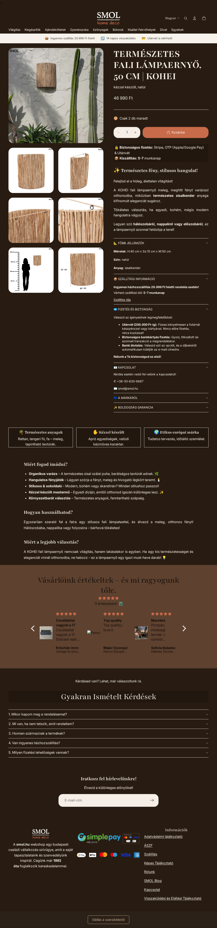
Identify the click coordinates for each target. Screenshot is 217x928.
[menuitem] (177, 29)
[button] (34, 628)
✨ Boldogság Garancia (133, 407)
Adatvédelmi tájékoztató (163, 836)
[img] (108, 598)
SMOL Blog (153, 881)
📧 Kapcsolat (125, 367)
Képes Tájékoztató (158, 863)
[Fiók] (194, 18)
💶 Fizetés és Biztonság (133, 309)
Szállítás (150, 854)
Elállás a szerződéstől (108, 919)
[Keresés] (185, 18)
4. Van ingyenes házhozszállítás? (34, 743)
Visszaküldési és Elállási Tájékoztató (173, 898)
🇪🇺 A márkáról (126, 398)
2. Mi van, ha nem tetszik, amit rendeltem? (41, 724)
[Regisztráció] (152, 800)
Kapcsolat (152, 889)
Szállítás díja (122, 299)
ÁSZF (148, 845)
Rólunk (149, 872)
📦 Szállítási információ (134, 279)
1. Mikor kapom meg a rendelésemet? (37, 714)
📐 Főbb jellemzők (129, 243)
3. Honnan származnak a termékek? (36, 733)
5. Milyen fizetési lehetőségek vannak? (38, 752)
